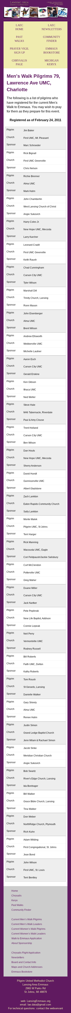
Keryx (14, 900)
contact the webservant (49, 1008)
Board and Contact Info (23, 962)
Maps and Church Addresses (26, 967)
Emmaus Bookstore (21, 971)
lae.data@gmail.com (39, 1004)
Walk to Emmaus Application (26, 938)
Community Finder (21, 910)
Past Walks (17, 905)
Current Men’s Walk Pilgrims (26, 919)
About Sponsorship (21, 943)
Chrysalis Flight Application (25, 952)
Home (14, 890)
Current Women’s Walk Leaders (28, 933)
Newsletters (17, 957)
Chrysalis (16, 895)
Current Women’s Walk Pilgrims (28, 929)
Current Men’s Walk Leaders (26, 924)
